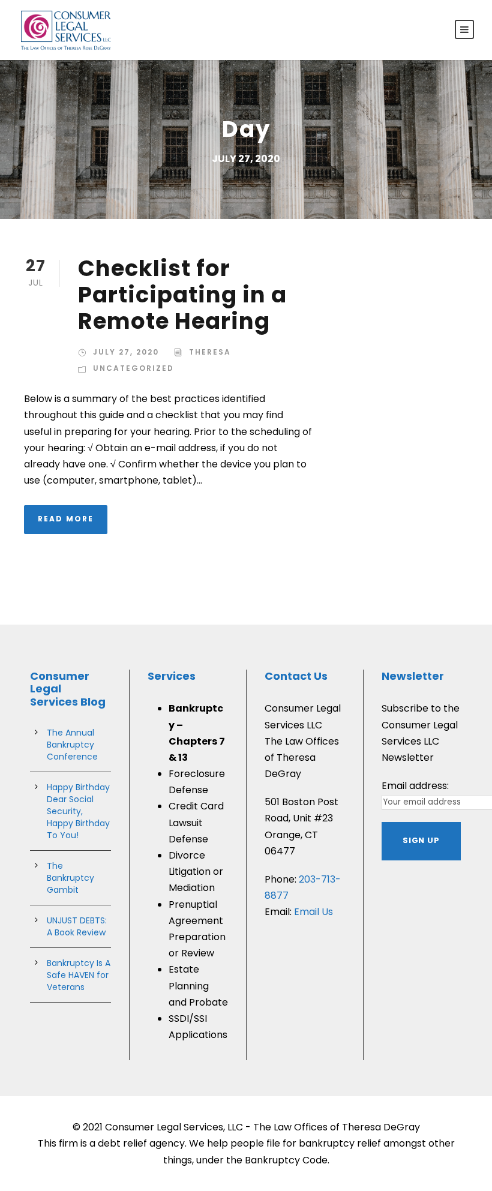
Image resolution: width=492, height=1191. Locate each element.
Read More (66, 519)
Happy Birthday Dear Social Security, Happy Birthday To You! (78, 811)
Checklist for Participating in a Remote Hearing (182, 295)
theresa (210, 352)
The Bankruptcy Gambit (70, 878)
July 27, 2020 (126, 352)
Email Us (313, 912)
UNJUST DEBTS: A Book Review (77, 926)
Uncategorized (133, 368)
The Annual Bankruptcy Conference (72, 745)
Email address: (415, 786)
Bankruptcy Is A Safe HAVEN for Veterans (78, 975)
